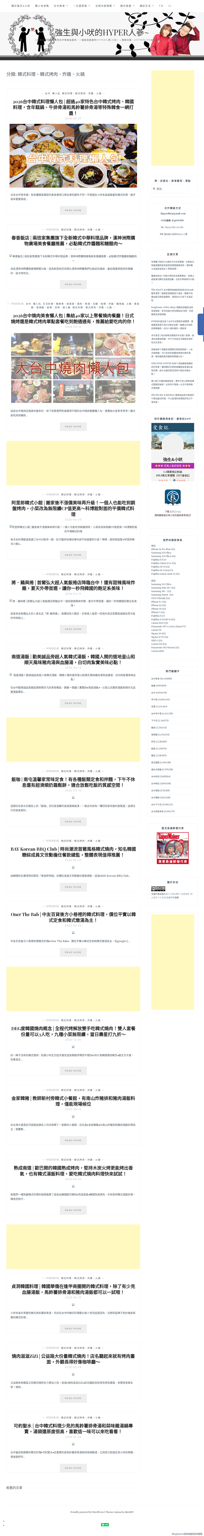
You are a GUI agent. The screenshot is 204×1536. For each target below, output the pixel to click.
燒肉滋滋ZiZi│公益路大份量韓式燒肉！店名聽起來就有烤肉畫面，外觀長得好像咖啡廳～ (73, 1359)
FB (161, 5)
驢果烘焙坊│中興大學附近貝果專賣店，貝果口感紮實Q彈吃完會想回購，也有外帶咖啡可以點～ (172, 279)
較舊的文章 (14, 1487)
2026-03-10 (73, 790)
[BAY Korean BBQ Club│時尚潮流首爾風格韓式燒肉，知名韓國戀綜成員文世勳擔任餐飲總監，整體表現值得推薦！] (73, 867)
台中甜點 (155, 797)
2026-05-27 (73, 118)
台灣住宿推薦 (103, 5)
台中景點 (155, 790)
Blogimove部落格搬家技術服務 (187, 1534)
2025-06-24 (73, 1179)
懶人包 (56, 93)
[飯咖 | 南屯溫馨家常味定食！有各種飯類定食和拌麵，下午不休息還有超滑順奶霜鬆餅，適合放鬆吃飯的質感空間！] (73, 797)
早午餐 (154, 699)
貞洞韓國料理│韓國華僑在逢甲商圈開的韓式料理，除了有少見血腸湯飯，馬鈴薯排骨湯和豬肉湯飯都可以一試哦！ (73, 1289)
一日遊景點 (80, 5)
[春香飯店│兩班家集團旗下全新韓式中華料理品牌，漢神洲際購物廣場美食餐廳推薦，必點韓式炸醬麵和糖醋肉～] (73, 260)
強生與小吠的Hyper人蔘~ (102, 32)
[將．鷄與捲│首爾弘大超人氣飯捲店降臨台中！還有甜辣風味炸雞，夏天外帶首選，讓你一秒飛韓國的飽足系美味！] (73, 605)
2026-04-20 (73, 519)
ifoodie (52, 229)
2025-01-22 (73, 1437)
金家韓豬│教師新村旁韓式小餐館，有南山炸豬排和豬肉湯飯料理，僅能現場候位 (73, 1101)
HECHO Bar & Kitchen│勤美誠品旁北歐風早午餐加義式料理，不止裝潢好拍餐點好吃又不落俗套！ (172, 398)
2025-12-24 (73, 1039)
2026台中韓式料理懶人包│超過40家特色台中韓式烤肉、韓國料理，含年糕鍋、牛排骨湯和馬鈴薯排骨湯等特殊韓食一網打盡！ (73, 107)
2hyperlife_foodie (174, 227)
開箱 (173, 549)
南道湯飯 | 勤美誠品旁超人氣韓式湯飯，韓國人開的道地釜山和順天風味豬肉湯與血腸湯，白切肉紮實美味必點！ (73, 659)
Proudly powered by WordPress (87, 1512)
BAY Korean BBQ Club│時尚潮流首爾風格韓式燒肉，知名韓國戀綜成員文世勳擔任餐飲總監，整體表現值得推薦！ (73, 852)
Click (201, 324)
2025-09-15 (73, 1109)
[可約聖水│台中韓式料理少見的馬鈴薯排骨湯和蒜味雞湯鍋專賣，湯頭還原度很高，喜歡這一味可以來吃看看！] (73, 1444)
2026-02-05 (73, 925)
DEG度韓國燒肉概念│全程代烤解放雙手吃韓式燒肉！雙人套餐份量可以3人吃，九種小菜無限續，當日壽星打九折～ (73, 1031)
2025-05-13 (73, 1297)
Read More (76, 212)
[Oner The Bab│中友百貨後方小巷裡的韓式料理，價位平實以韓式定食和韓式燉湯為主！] (73, 933)
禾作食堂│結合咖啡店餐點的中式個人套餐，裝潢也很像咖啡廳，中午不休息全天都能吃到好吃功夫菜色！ (172, 339)
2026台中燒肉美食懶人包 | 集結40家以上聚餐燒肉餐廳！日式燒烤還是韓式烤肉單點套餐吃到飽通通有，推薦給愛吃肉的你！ (73, 318)
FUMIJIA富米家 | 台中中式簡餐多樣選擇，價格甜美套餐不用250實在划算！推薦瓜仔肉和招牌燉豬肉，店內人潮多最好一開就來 (172, 325)
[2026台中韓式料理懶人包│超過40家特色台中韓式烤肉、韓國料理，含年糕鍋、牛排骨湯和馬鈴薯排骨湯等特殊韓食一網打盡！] (73, 186)
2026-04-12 (73, 667)
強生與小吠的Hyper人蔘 (175, 234)
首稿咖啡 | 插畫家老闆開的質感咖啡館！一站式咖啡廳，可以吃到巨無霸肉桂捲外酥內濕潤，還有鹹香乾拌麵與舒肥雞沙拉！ (172, 353)
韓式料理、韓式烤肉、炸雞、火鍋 (82, 93)
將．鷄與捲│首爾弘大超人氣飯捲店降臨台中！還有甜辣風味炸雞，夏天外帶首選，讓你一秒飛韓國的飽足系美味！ (73, 585)
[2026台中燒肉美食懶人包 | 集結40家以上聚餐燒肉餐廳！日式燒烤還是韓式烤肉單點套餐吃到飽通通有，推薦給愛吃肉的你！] (73, 402)
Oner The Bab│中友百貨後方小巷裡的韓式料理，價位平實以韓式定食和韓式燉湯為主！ (73, 917)
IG (170, 5)
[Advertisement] (73, 463)
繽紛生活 (145, 5)
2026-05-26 (73, 249)
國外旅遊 (125, 5)
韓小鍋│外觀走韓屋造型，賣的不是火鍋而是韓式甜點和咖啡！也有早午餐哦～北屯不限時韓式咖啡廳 (172, 384)
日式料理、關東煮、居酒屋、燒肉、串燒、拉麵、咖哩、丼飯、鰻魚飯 (83, 303)
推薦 (153, 685)
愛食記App (175, 511)
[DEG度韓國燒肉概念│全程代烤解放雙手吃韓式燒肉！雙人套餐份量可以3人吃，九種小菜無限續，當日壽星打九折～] (73, 1047)
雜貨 (153, 727)
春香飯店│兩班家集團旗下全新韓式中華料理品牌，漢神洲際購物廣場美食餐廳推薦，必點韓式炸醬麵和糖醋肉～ (73, 240)
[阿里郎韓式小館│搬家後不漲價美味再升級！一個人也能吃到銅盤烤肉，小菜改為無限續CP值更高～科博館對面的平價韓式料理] (73, 531)
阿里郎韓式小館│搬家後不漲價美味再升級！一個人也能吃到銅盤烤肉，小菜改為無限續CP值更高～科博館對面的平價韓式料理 (73, 508)
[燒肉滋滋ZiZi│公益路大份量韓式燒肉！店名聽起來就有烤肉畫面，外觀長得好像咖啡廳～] (73, 1374)
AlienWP (129, 1512)
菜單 (153, 706)
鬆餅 (153, 748)
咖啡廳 (154, 734)
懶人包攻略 (42, 5)
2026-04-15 (73, 593)
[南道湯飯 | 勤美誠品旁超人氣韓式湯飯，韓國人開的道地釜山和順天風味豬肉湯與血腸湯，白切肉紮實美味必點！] (73, 679)
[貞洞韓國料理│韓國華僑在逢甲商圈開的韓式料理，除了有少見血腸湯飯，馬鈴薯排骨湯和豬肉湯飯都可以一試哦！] (73, 1305)
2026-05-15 (73, 326)
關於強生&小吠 (20, 5)
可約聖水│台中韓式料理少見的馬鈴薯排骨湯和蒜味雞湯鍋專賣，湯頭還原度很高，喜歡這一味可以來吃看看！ (73, 1428)
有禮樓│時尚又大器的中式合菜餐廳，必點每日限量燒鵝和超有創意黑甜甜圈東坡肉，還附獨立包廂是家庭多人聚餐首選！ (172, 265)
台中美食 (59, 5)
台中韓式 (155, 783)
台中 (47, 93)
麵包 (153, 755)
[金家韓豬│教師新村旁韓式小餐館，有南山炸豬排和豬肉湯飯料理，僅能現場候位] (73, 1116)
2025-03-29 (73, 1367)
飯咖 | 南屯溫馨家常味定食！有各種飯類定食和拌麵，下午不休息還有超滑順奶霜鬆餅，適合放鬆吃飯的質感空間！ (73, 782)
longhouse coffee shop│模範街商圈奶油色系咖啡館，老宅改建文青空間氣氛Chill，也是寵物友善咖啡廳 (172, 311)
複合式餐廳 (156, 769)
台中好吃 (155, 776)
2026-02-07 (73, 860)
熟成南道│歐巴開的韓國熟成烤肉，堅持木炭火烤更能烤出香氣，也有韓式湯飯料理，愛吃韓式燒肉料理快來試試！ (73, 1170)
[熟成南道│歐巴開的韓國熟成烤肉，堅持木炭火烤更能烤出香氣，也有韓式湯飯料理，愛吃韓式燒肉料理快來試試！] (73, 1186)
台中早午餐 (156, 713)
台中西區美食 (157, 811)
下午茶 (154, 720)
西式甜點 (155, 762)
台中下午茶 (156, 804)
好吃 (153, 741)
